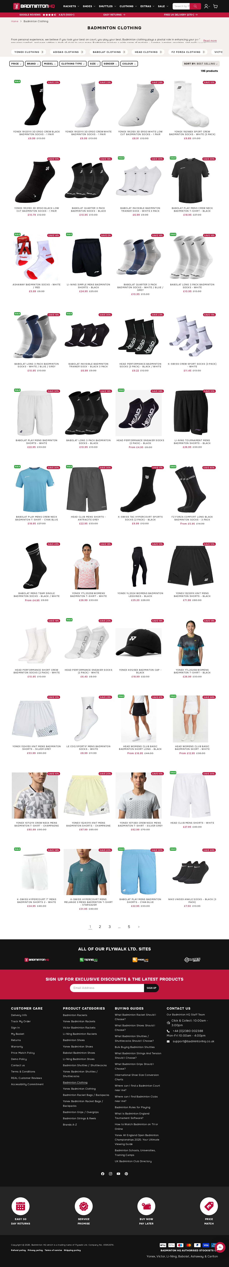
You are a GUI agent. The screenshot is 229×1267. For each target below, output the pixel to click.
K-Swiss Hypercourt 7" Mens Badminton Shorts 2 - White (36, 901)
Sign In (15, 1027)
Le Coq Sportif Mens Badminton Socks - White (89, 748)
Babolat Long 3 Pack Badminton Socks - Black (88, 442)
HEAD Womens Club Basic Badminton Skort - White (192, 748)
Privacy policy (35, 1250)
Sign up (151, 988)
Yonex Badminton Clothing (79, 1088)
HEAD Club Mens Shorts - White (192, 823)
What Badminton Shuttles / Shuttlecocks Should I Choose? (134, 1038)
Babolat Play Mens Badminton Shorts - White (36, 442)
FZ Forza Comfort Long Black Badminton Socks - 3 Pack (192, 518)
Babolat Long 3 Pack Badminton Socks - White (192, 286)
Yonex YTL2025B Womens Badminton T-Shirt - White (88, 595)
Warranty (17, 1046)
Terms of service (53, 1250)
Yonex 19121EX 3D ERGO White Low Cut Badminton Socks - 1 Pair (140, 133)
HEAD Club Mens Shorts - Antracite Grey (88, 518)
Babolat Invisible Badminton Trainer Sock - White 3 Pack (140, 209)
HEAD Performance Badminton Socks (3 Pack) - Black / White (140, 365)
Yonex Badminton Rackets (79, 1021)
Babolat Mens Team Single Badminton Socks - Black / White (37, 595)
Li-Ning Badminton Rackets (80, 1033)
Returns (16, 1040)
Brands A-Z (70, 1124)
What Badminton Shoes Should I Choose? (135, 1028)
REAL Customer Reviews (26, 1078)
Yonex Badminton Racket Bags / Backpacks (83, 1103)
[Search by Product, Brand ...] (195, 6)
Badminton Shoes (74, 1040)
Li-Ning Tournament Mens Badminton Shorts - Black (192, 442)
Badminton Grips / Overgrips (81, 1112)
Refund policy (18, 1250)
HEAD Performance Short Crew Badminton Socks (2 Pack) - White (37, 671)
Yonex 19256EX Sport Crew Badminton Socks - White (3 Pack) (192, 133)
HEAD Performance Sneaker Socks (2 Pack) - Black (140, 442)
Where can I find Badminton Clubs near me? (136, 1099)
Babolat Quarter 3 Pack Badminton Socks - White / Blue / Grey (140, 287)
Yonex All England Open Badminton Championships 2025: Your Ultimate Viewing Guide (137, 1140)
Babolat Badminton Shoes (79, 1052)
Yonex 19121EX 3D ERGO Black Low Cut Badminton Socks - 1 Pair (36, 209)
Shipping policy (72, 1250)
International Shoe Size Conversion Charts (137, 1077)
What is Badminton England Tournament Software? (132, 1116)
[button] (71, 6)
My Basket (17, 1033)
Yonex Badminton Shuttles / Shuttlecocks (80, 1074)
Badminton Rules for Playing (132, 1107)
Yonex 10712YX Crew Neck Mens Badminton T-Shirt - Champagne (36, 824)
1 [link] (90, 927)
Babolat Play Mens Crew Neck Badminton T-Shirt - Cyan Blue (36, 518)
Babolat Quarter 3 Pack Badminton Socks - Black (88, 209)
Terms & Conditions (23, 1071)
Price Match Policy (23, 1052)
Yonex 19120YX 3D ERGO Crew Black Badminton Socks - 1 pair (36, 133)
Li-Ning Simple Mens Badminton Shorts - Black (88, 286)
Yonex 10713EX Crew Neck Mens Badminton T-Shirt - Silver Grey (140, 824)
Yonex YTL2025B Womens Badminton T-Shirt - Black (192, 671)
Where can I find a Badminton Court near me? (137, 1088)
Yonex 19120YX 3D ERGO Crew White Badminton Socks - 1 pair (88, 133)
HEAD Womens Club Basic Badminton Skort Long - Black (140, 748)
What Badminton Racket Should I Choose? (135, 1017)
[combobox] (187, 6)
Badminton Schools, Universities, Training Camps (135, 1152)
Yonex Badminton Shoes (78, 1046)
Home (14, 21)
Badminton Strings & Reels (79, 1118)
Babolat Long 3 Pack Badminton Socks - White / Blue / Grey (36, 365)
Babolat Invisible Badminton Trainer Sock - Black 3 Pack (88, 365)
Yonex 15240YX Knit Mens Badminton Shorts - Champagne (88, 824)
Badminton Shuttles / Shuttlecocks (85, 1065)
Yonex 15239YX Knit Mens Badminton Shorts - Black (192, 595)
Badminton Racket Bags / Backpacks (86, 1095)
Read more (210, 40)
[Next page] (139, 927)
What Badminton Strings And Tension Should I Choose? (138, 1055)
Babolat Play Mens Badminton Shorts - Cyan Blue (140, 901)
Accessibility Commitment (27, 1084)
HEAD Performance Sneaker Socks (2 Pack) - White (88, 671)
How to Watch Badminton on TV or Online (136, 1126)
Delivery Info (19, 1015)
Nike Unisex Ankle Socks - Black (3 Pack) (192, 901)
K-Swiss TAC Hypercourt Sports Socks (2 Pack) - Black (140, 518)
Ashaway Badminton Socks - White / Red (36, 286)
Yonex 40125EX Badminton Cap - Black (140, 671)
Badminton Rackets (75, 1015)
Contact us (18, 1065)
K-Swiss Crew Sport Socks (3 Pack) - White (192, 365)
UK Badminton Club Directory (133, 1161)
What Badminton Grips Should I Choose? (134, 1066)
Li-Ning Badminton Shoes (79, 1059)
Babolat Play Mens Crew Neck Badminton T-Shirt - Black (192, 209)
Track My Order (21, 1021)
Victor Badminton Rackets (79, 1027)
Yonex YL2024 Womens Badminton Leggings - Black (140, 595)
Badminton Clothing (75, 1082)
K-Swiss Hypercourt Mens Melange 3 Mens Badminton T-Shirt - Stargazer (88, 902)
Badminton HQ (38, 1245)
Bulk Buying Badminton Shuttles (135, 1047)
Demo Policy (19, 1059)
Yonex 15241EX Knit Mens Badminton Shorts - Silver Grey (37, 748)
